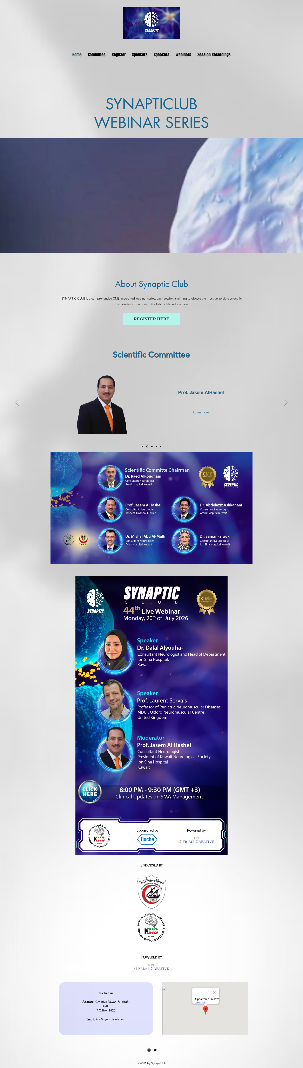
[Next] (286, 403)
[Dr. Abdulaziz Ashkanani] (155, 446)
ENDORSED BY (152, 865)
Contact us (106, 993)
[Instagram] (149, 1050)
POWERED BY (151, 957)
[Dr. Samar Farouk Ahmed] (160, 446)
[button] (183, 55)
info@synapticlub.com (110, 1019)
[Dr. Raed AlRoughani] (142, 446)
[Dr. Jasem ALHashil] (147, 446)
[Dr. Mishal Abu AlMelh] (151, 446)
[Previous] (17, 403)
